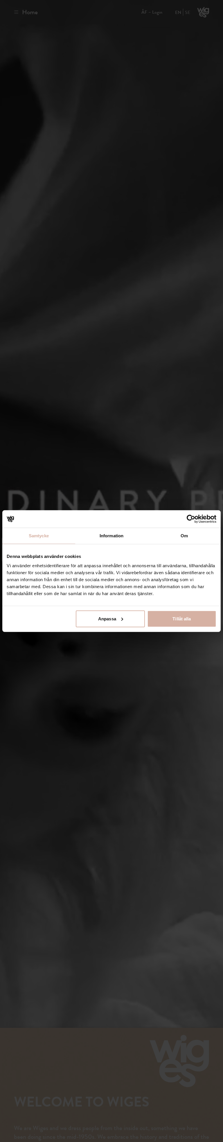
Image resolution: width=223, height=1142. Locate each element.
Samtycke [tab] (39, 535)
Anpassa (107, 618)
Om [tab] (184, 535)
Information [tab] (111, 535)
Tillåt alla (181, 618)
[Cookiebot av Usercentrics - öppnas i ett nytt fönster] (191, 519)
